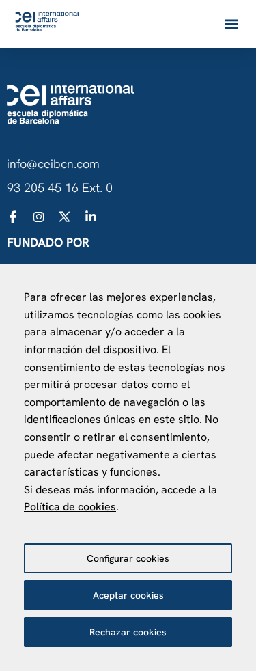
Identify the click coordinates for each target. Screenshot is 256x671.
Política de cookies (70, 506)
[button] (231, 24)
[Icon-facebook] (13, 216)
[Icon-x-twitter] (65, 216)
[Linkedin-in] (91, 216)
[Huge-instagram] (39, 216)
